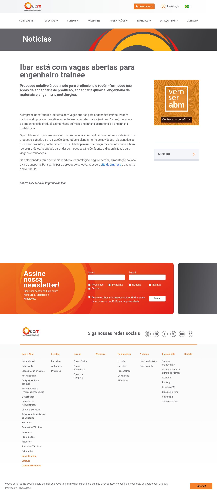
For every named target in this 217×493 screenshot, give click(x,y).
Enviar (157, 298)
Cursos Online (80, 361)
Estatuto (26, 461)
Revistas (122, 366)
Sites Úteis (123, 380)
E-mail (132, 272)
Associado (98, 284)
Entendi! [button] (201, 486)
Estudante (117, 284)
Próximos (56, 371)
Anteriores (56, 366)
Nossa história (29, 375)
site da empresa (111, 164)
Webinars (94, 20)
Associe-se (145, 6)
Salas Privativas (170, 401)
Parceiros (56, 361)
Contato (192, 20)
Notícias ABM (146, 366)
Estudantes (27, 451)
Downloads (123, 375)
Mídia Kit (164, 154)
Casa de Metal (29, 456)
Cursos (71, 20)
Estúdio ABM (168, 387)
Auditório (166, 377)
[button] (188, 6)
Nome (91, 272)
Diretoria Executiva (31, 409)
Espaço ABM (167, 20)
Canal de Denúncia (31, 465)
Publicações (117, 20)
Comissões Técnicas (32, 427)
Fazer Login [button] (173, 6)
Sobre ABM (26, 20)
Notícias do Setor (148, 361)
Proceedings (124, 371)
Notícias (136, 284)
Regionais (27, 432)
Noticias (142, 20)
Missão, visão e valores (33, 371)
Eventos (50, 20)
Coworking (167, 396)
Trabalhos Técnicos (31, 446)
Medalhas (27, 441)
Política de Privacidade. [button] (18, 487)
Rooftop (166, 382)
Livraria (121, 361)
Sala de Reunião (170, 392)
